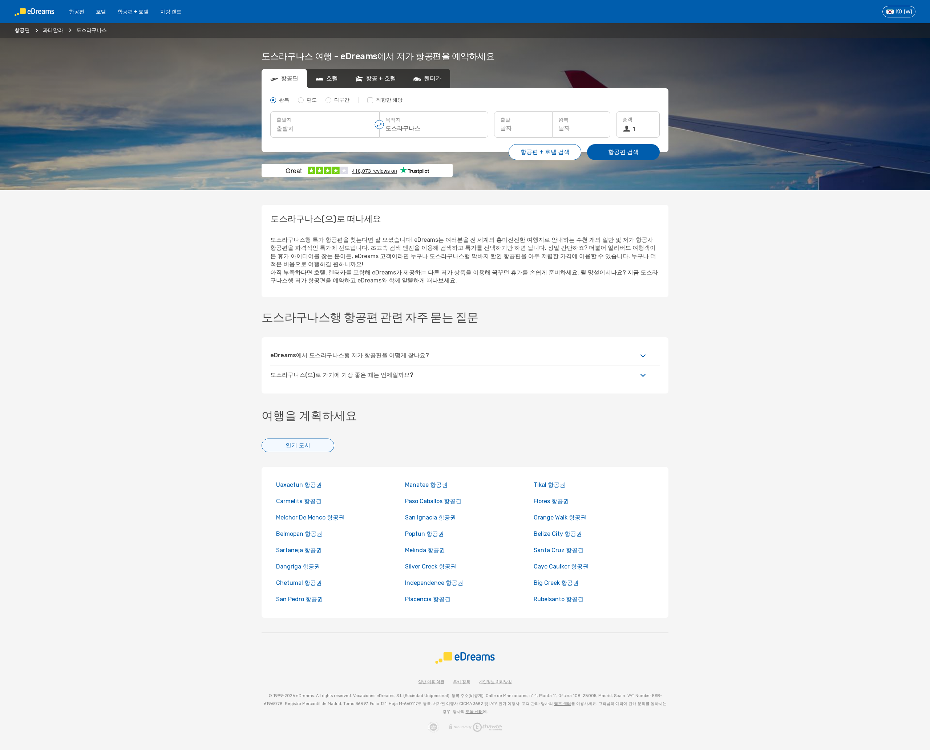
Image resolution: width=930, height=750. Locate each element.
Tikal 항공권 (549, 484)
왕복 (563, 120)
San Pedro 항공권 (299, 599)
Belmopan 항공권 (299, 533)
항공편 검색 (623, 151)
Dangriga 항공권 (298, 566)
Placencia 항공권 (427, 599)
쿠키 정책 (461, 682)
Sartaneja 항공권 (299, 550)
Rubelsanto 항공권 (558, 599)
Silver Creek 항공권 (430, 566)
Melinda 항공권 (425, 550)
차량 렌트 (171, 12)
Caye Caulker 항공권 (561, 566)
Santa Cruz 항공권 (558, 550)
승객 (627, 120)
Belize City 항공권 (558, 533)
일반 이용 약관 (431, 682)
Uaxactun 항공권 (299, 484)
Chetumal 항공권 (299, 582)
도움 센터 (474, 711)
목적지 (393, 120)
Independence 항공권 (434, 582)
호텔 (101, 12)
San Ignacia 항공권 (430, 517)
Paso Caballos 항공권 (433, 501)
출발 (505, 120)
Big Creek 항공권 (556, 582)
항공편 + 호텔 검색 (545, 151)
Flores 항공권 (551, 501)
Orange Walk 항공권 (560, 517)
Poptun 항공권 (424, 533)
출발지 (284, 120)
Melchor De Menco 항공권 (310, 517)
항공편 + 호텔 (133, 12)
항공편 (76, 12)
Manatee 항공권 (426, 484)
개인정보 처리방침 (495, 682)
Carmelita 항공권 (299, 501)
